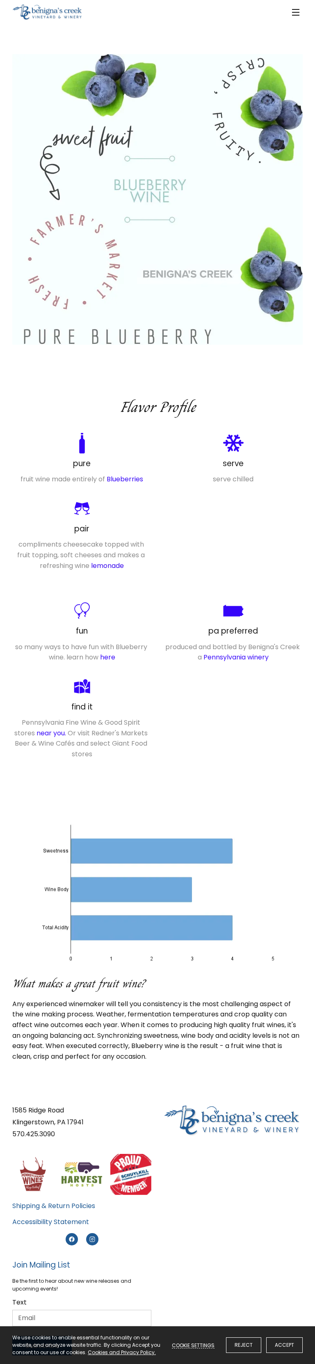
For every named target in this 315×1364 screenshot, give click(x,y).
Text (19, 1302)
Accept (284, 1344)
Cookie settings (193, 1345)
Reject (244, 1344)
